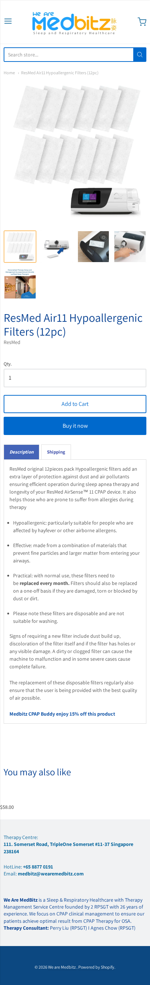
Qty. (8, 364)
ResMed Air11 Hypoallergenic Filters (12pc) (60, 72)
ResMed (12, 342)
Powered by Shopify (96, 967)
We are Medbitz (62, 967)
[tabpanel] (75, 591)
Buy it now (75, 426)
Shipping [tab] (56, 452)
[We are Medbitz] (75, 22)
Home (9, 72)
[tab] (21, 452)
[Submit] (139, 54)
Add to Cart (75, 404)
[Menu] (8, 22)
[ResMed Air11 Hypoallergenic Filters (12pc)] (20, 246)
